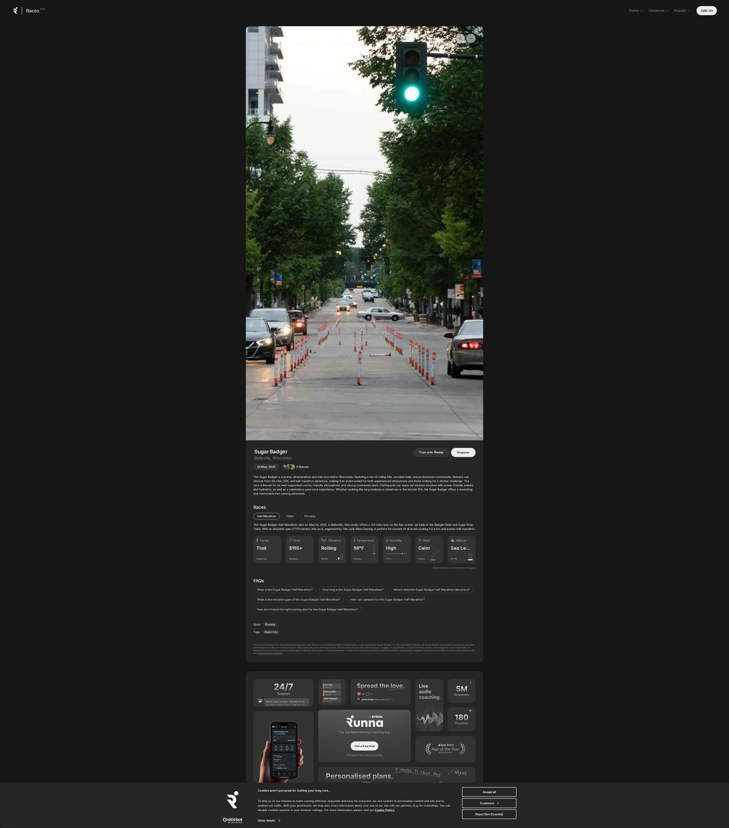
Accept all (489, 792)
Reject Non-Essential (489, 814)
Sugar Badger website (270, 653)
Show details (266, 820)
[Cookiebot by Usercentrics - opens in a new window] (232, 820)
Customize (487, 803)
